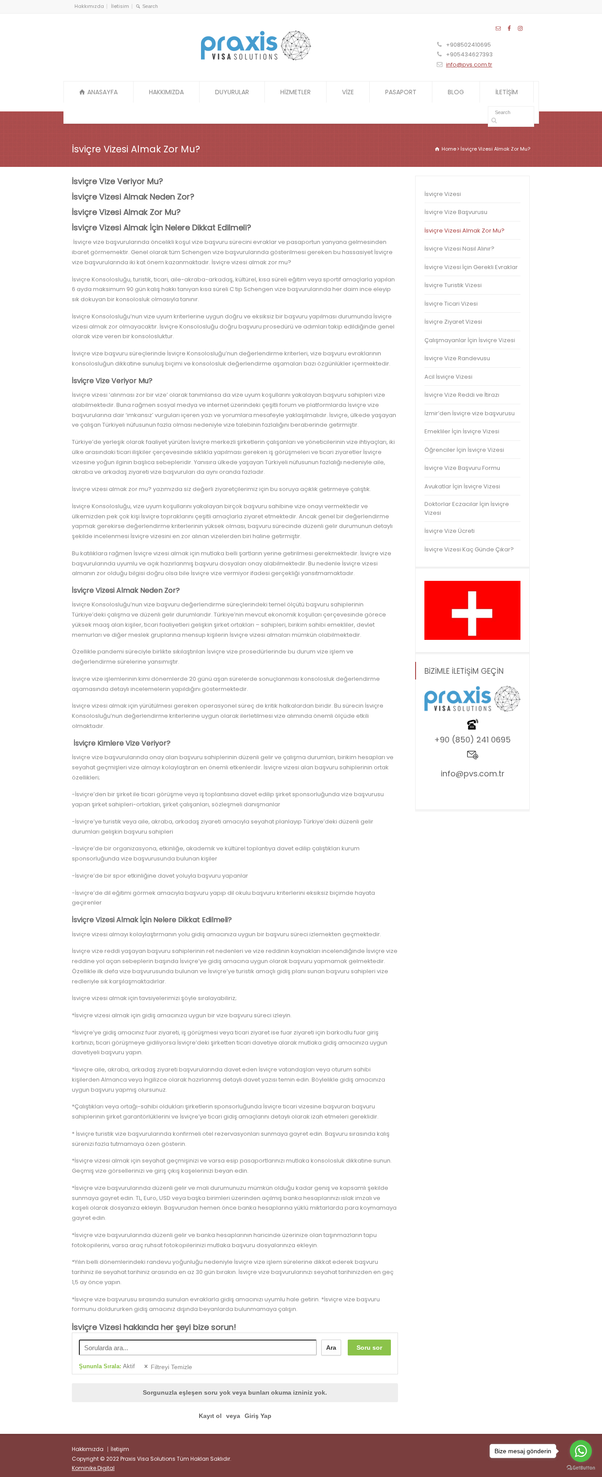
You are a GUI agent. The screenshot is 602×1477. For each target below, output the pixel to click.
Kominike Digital (93, 1468)
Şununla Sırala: (107, 1366)
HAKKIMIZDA (166, 92)
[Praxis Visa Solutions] (256, 58)
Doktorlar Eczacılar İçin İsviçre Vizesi (466, 508)
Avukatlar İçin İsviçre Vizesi (462, 486)
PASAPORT (400, 92)
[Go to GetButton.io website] (581, 1468)
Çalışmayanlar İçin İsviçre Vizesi (469, 340)
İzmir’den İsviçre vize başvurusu (469, 413)
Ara (331, 1347)
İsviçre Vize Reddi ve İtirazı (461, 395)
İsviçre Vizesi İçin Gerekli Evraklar (471, 267)
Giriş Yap (258, 1415)
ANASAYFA (102, 92)
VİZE (348, 92)
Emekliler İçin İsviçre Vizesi (461, 431)
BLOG (456, 92)
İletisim (120, 6)
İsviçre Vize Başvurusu (455, 212)
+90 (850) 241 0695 (472, 739)
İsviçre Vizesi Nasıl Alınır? (459, 248)
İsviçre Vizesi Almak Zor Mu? (464, 230)
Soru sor (369, 1347)
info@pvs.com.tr (469, 64)
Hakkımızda (89, 6)
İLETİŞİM (506, 92)
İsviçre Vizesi (442, 194)
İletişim (120, 1449)
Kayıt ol (210, 1415)
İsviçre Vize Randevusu (457, 358)
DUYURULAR (232, 92)
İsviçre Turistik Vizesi (453, 285)
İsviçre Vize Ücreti (449, 531)
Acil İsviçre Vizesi (448, 377)
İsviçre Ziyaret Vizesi (453, 322)
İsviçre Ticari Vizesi (451, 303)
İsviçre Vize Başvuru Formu (462, 468)
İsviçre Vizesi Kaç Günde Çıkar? (469, 549)
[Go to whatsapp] (581, 1451)
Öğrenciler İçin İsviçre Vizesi (464, 450)
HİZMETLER (295, 92)
